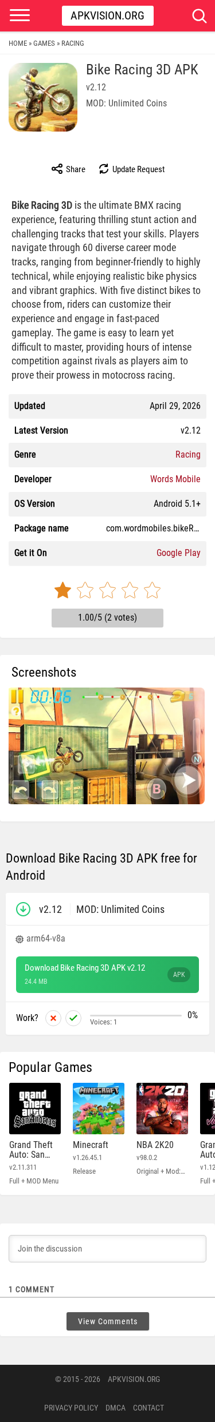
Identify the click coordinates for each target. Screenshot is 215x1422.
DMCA (115, 1407)
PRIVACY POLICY (71, 1407)
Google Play (179, 552)
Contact (148, 1407)
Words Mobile (175, 479)
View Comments (108, 1321)
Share (74, 169)
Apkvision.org (107, 15)
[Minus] (53, 1018)
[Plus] (73, 1018)
